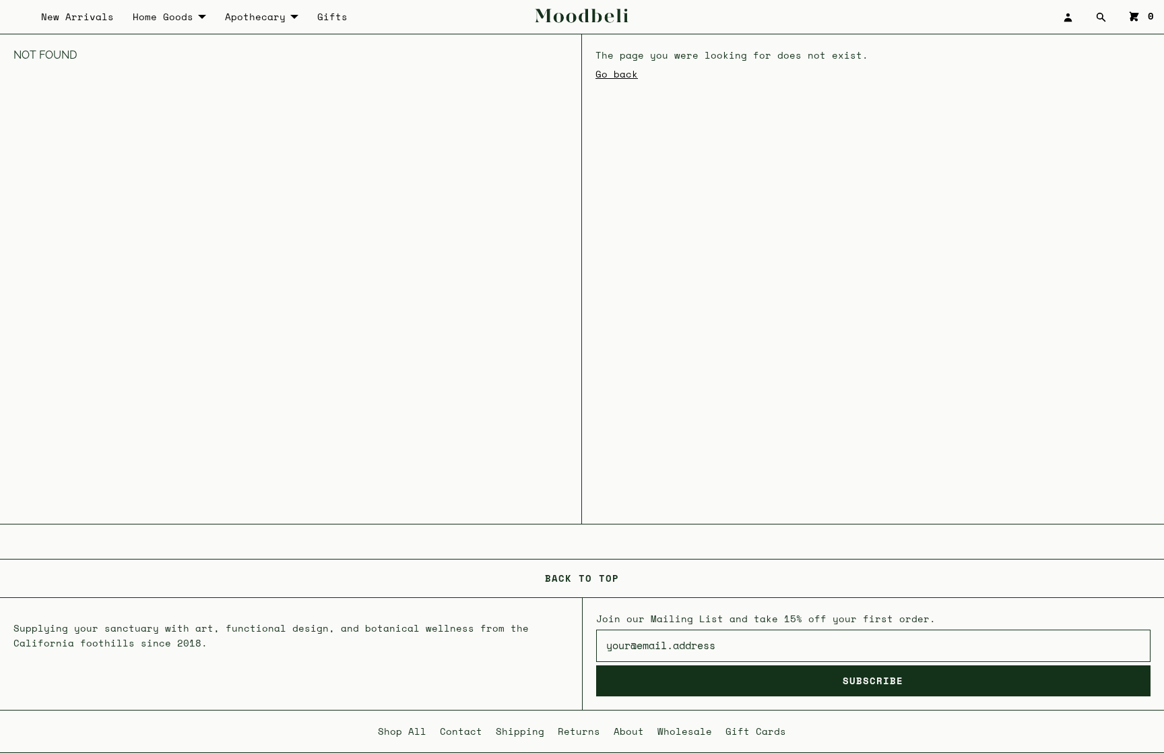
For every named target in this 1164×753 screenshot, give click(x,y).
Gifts (332, 16)
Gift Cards (755, 731)
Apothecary (255, 16)
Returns (579, 731)
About (629, 731)
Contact (461, 731)
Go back (616, 74)
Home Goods (163, 16)
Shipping (520, 731)
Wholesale (684, 731)
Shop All (402, 731)
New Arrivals (77, 16)
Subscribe (873, 680)
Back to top (582, 578)
